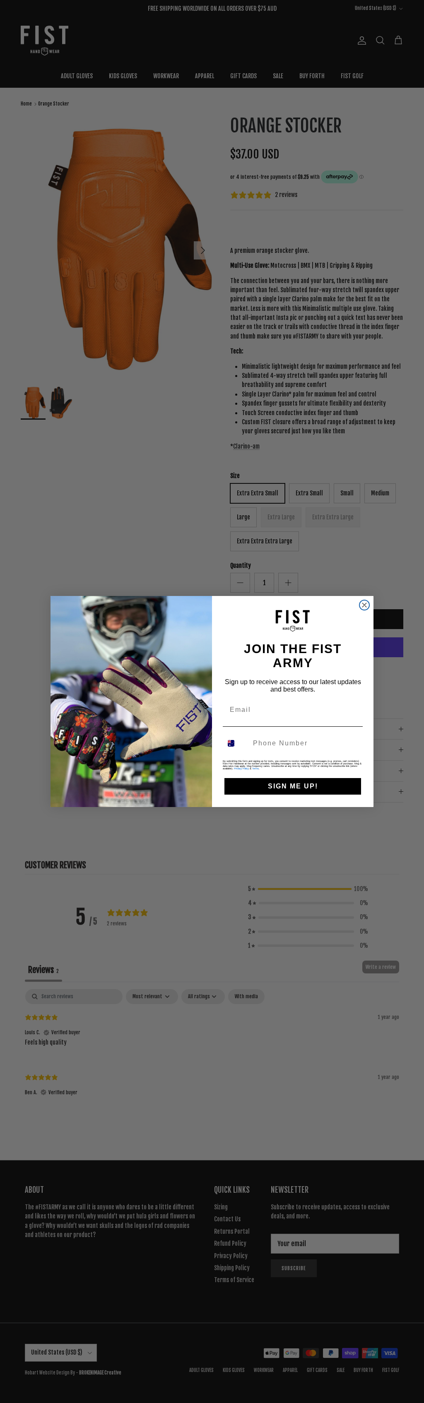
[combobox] (236, 743)
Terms (255, 768)
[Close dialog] (364, 605)
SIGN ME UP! (293, 786)
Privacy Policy (241, 768)
